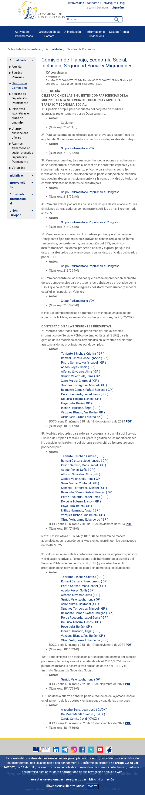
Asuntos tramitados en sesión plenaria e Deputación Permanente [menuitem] (23, 153)
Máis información (101, 779)
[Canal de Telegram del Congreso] (65, 749)
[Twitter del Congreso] (91, 749)
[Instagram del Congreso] (74, 749)
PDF (129, 421)
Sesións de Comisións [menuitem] (19, 85)
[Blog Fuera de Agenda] (109, 749)
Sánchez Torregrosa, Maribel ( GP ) (84, 385)
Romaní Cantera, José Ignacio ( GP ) (84, 358)
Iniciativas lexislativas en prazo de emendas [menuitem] (21, 115)
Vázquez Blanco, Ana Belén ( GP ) (83, 412)
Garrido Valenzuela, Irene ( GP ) (81, 376)
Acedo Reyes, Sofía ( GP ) (78, 367)
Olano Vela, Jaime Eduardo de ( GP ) (84, 417)
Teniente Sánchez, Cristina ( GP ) (82, 353)
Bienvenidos (76, 3)
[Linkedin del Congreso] (56, 749)
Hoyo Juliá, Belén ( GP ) (76, 403)
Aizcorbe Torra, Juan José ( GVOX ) (84, 709)
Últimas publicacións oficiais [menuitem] (20, 133)
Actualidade (54, 49)
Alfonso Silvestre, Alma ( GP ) (80, 371)
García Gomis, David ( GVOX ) (80, 718)
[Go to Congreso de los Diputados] (41, 11)
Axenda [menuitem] (17, 66)
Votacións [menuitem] (18, 168)
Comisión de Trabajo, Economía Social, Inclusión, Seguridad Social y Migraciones (87, 63)
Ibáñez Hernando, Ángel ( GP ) (80, 408)
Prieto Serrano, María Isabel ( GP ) (83, 362)
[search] (94, 19)
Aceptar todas (76, 779)
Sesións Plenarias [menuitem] (18, 75)
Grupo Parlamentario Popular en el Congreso (90, 192)
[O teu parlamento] (42, 749)
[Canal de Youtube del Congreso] (100, 749)
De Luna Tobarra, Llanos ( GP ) (81, 399)
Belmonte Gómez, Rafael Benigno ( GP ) (87, 390)
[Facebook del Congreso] (82, 749)
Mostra (92, 786)
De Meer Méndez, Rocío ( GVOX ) (83, 714)
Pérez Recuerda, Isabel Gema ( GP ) (84, 394)
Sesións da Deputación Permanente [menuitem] (20, 98)
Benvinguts (109, 3)
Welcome (92, 3)
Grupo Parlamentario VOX (78, 148)
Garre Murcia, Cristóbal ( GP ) (80, 381)
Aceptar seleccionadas (47, 779)
